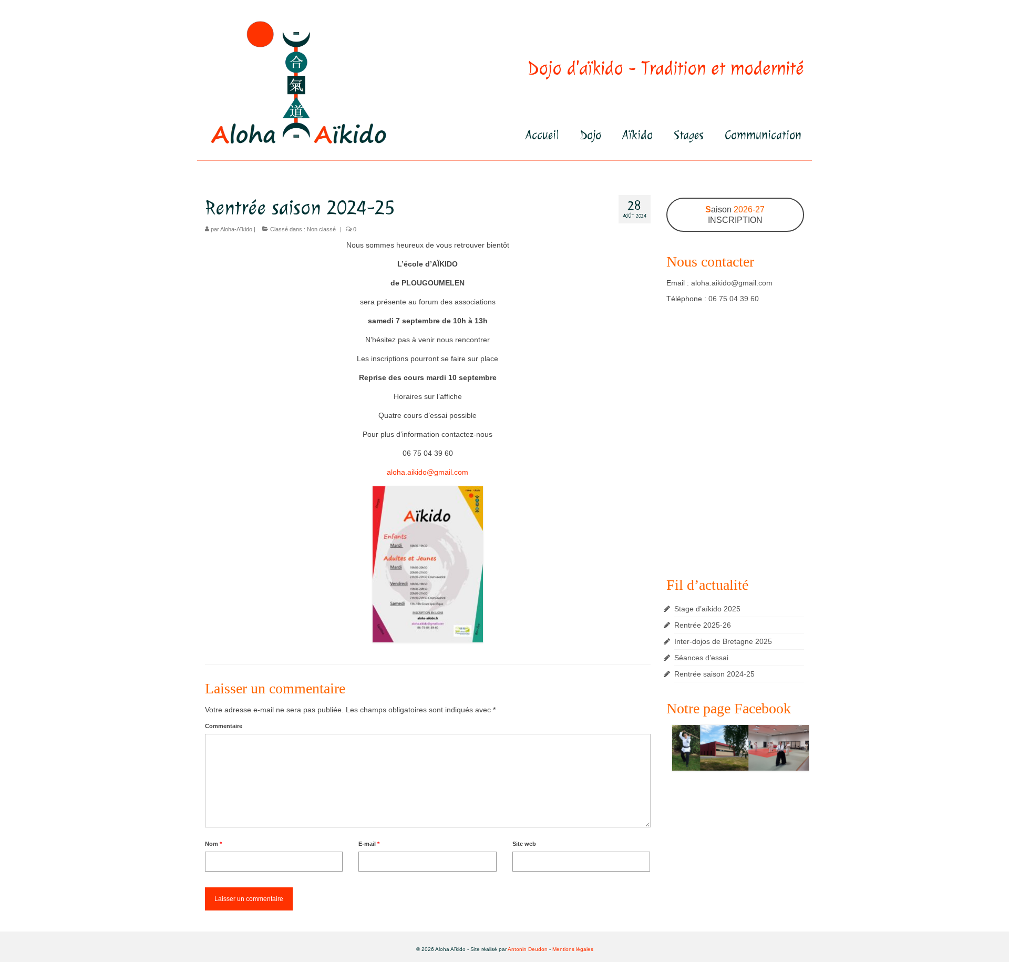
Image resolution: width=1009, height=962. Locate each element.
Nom (213, 844)
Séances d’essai (701, 657)
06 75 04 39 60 (733, 298)
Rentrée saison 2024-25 (714, 674)
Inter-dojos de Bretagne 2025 (723, 641)
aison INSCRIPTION (735, 214)
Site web (524, 844)
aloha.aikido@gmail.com (427, 472)
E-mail (368, 844)
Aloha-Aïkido (236, 229)
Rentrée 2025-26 (702, 625)
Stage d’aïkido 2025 (707, 609)
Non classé (321, 229)
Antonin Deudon (528, 949)
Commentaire (223, 726)
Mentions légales (572, 949)
